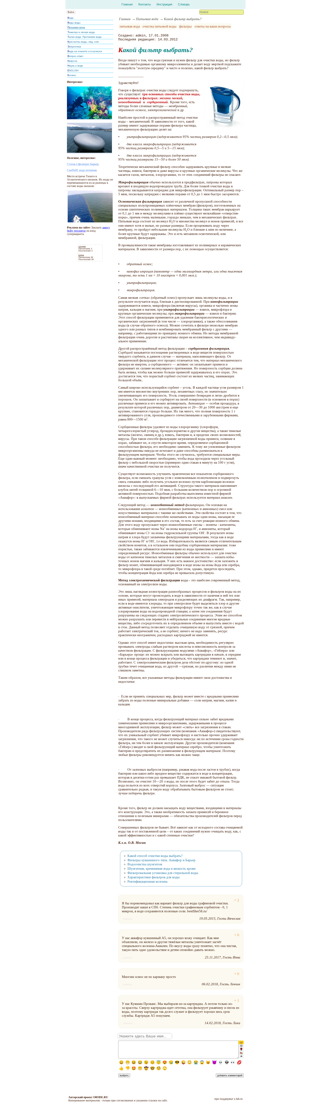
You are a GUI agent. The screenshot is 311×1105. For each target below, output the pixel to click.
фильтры (185, 26)
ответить (127, 919)
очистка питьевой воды (159, 26)
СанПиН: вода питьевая (81, 170)
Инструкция (164, 4)
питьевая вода (130, 26)
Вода (70, 17)
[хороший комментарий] (236, 900)
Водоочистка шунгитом (144, 864)
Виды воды (73, 22)
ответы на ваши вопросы (213, 26)
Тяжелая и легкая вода (81, 32)
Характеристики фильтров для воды (153, 877)
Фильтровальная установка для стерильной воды (162, 873)
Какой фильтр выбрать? (183, 19)
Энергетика (74, 46)
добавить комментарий (229, 1075)
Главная (127, 4)
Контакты (144, 4)
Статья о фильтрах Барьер (82, 164)
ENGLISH (72, 70)
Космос (71, 75)
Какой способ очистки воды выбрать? (154, 856)
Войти (71, 12)
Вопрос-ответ (75, 56)
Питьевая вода (76, 27)
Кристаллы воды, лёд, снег (83, 41)
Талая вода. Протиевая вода (84, 36)
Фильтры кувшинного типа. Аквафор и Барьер (161, 860)
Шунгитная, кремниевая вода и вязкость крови (161, 868)
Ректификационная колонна (147, 881)
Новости (72, 61)
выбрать (124, 1075)
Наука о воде (75, 65)
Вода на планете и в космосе (84, 51)
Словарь (184, 4)
